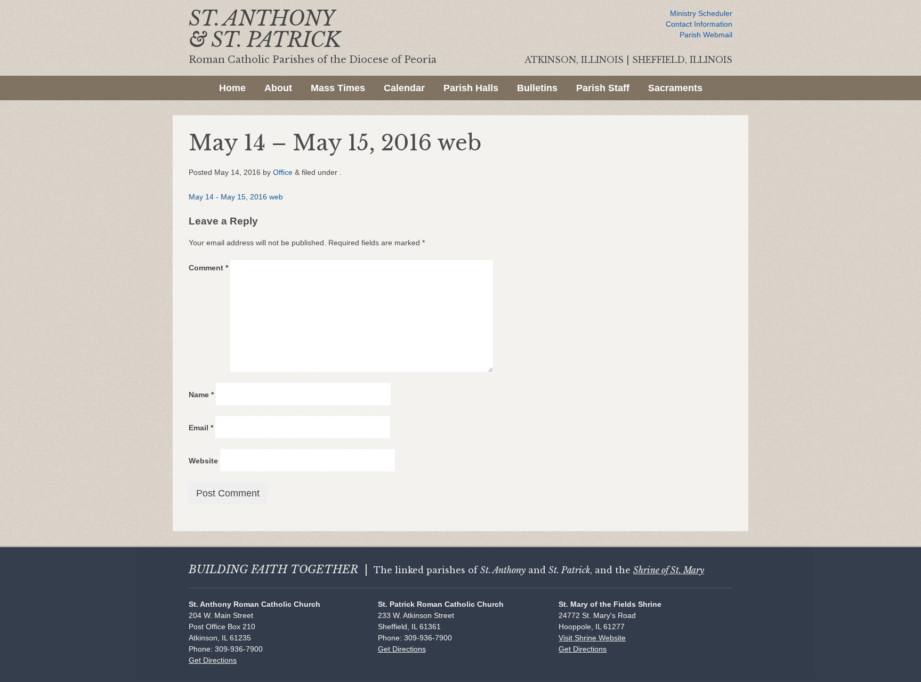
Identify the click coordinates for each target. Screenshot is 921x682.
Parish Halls (470, 88)
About (278, 88)
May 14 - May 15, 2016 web (236, 196)
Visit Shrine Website (592, 637)
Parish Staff (602, 88)
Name (201, 394)
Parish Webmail (706, 34)
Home (232, 88)
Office (283, 172)
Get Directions (213, 660)
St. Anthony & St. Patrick (265, 29)
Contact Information (699, 24)
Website (203, 460)
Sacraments (675, 88)
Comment (208, 267)
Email (201, 427)
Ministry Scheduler (701, 13)
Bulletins (537, 88)
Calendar (404, 88)
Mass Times (338, 88)
